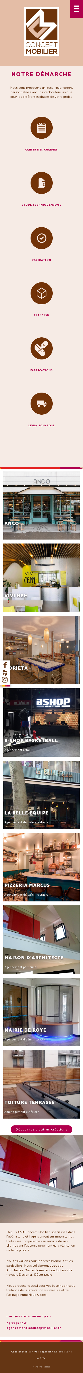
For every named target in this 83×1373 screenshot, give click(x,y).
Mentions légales (41, 1367)
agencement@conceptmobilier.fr (33, 1328)
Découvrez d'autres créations (41, 1129)
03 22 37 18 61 (17, 1323)
